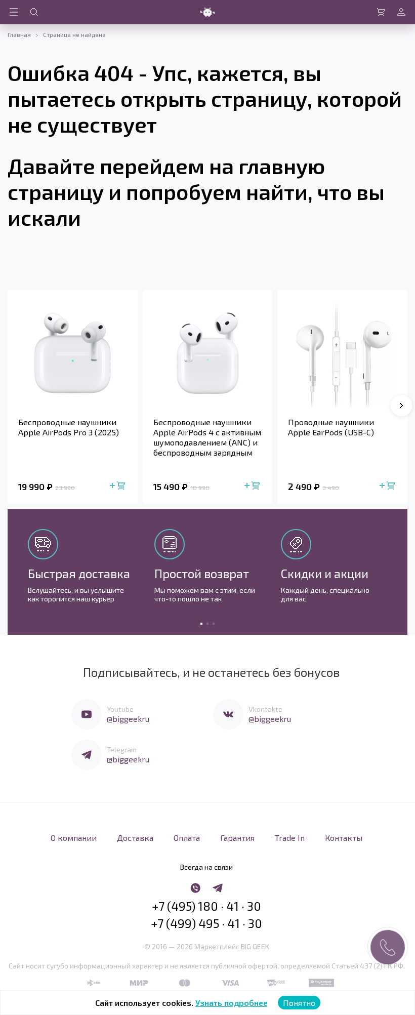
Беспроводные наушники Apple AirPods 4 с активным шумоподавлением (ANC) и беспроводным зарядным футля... (207, 437)
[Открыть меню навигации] (14, 12)
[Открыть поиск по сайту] (34, 12)
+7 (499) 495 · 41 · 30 (206, 923)
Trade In (290, 837)
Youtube (120, 709)
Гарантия (237, 837)
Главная (19, 34)
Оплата (187, 837)
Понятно (299, 1002)
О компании (74, 837)
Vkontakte (265, 709)
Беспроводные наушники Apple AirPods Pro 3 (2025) (68, 427)
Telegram (122, 749)
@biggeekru (128, 718)
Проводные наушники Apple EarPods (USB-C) (331, 427)
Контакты (343, 837)
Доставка (135, 837)
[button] (401, 405)
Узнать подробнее (231, 1002)
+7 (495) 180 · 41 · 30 (206, 906)
